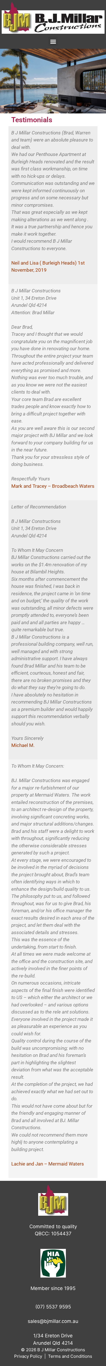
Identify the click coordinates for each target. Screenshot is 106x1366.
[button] (53, 41)
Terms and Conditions (70, 1356)
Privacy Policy (28, 1356)
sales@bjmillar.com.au (53, 1321)
